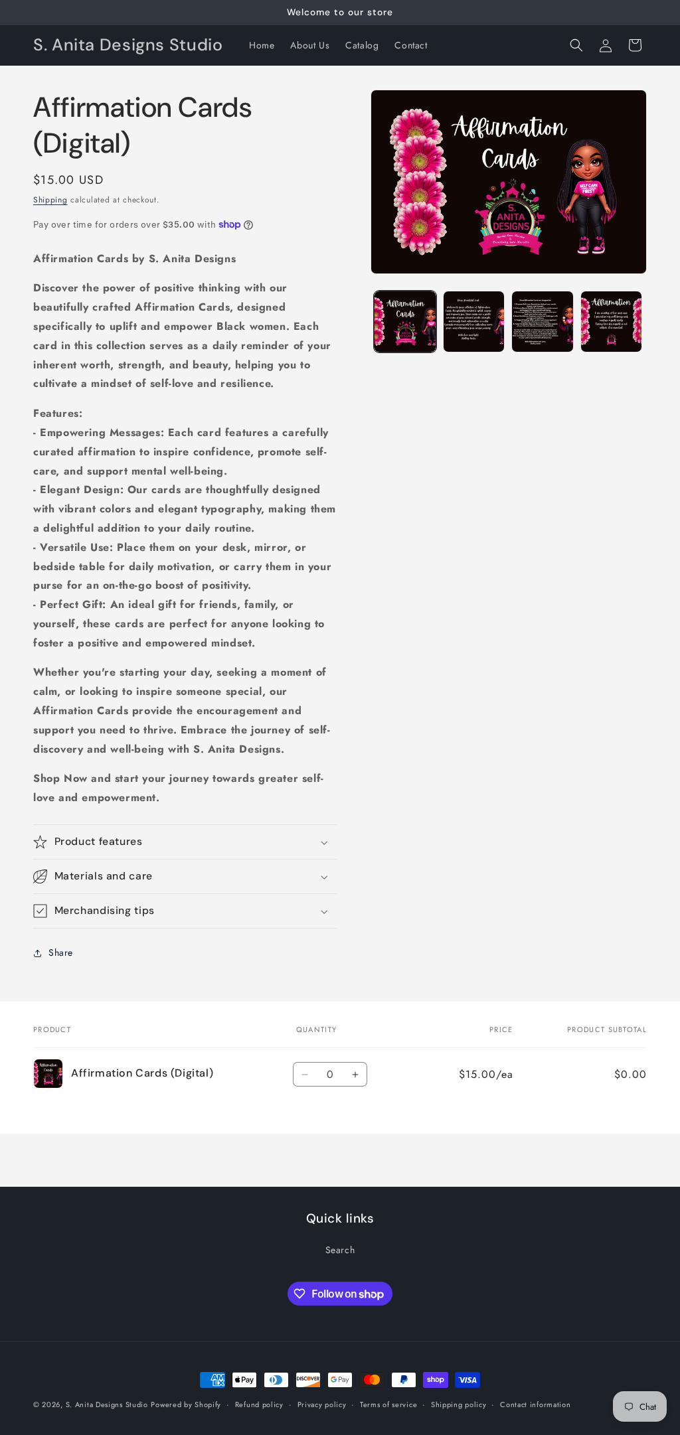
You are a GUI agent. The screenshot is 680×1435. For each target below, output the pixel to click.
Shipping (50, 200)
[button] (576, 45)
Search (340, 1249)
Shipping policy (459, 1404)
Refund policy (259, 1404)
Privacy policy (322, 1404)
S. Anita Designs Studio (107, 1404)
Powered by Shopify (186, 1404)
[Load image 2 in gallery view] (474, 321)
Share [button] (60, 952)
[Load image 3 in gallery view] (542, 321)
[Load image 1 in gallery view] (405, 321)
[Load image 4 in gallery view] (611, 321)
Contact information (535, 1404)
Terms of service (388, 1404)
